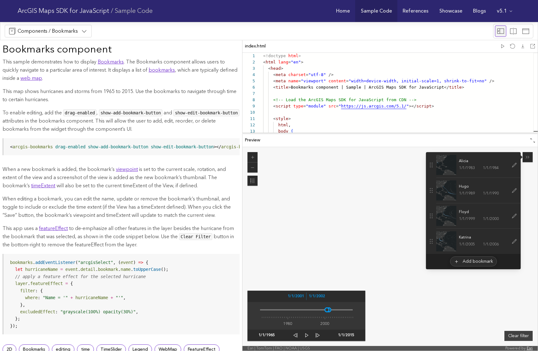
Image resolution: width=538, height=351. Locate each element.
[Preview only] (525, 31)
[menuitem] (343, 11)
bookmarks (162, 70)
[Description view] (500, 31)
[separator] (390, 133)
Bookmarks (111, 62)
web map (31, 78)
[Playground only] (513, 31)
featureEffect (53, 228)
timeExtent (43, 185)
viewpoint (127, 169)
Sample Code (134, 11)
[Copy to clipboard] (232, 145)
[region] (121, 146)
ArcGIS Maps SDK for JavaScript (63, 11)
